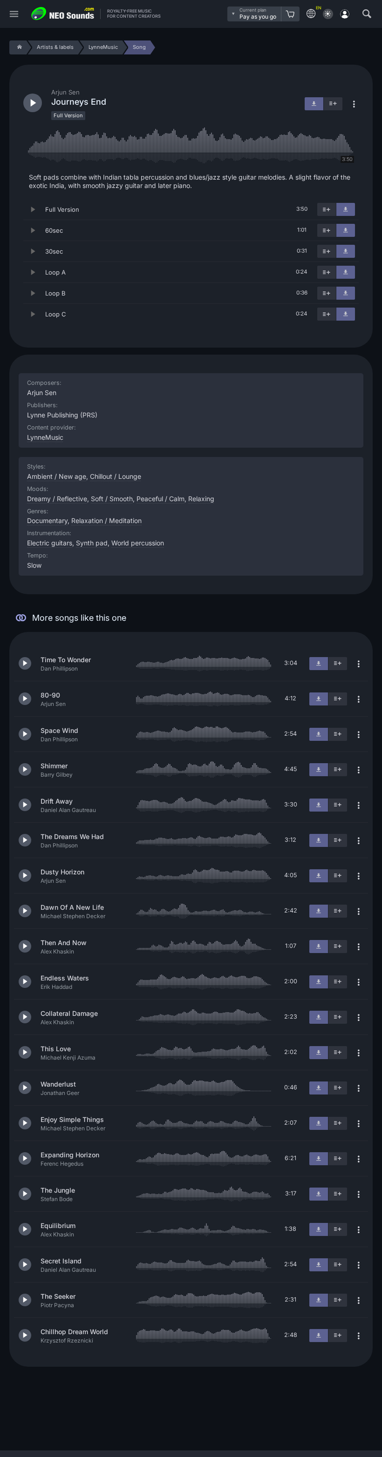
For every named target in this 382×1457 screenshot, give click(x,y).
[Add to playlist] (326, 209)
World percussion (137, 543)
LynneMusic (45, 437)
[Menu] (14, 14)
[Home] (18, 47)
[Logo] (63, 14)
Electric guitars (49, 543)
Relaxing (201, 499)
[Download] (345, 209)
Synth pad (92, 543)
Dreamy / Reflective (57, 499)
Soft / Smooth (112, 499)
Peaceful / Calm (160, 499)
